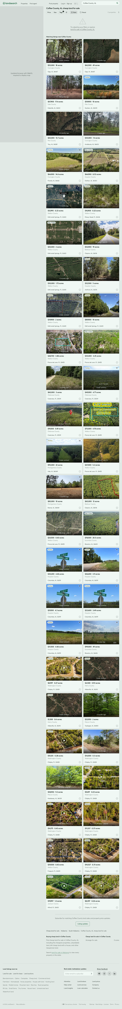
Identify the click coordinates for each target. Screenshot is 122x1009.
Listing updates (83, 924)
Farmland (6, 982)
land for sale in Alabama (60, 952)
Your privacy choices (71, 1004)
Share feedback (102, 969)
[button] (50, 58)
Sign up (69, 3)
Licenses (106, 1004)
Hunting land (49, 982)
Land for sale (7, 973)
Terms (112, 1004)
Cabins (17, 978)
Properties (24, 3)
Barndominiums (8, 978)
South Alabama (74, 931)
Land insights (68, 988)
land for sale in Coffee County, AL (82, 29)
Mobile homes (13, 985)
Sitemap (91, 1004)
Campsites (24, 978)
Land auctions (28, 973)
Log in (63, 3)
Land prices (96, 981)
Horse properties (25, 982)
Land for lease (18, 973)
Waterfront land (8, 992)
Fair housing (82, 1004)
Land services (81, 985)
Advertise (67, 981)
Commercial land (44, 978)
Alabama (64, 931)
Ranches (34, 985)
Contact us (96, 988)
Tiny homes (22, 988)
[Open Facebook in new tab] (99, 973)
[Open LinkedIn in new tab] (114, 973)
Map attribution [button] (20, 1004)
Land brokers (81, 981)
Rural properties (43, 985)
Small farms (13, 988)
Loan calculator (82, 988)
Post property (53, 3)
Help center (68, 985)
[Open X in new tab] (109, 973)
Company (95, 985)
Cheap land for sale (52, 931)
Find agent (33, 3)
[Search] (117, 3)
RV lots (5, 988)
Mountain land (24, 985)
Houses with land (38, 982)
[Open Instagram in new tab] (104, 973)
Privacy (117, 1004)
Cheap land (33, 978)
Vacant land (31, 988)
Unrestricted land (42, 988)
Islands (5, 985)
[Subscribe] (91, 973)
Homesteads (15, 982)
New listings (99, 1004)
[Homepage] (8, 3)
